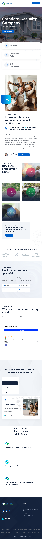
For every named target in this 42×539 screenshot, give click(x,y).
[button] (39, 23)
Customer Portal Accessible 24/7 (14, 65)
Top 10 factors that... (9, 285)
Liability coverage (24, 285)
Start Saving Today (9, 415)
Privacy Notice (16, 535)
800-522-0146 (8, 518)
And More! (6, 219)
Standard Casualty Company (25, 536)
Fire (24, 179)
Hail (4, 199)
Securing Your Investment (13, 466)
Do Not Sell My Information (24, 535)
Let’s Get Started (8, 31)
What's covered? (24, 290)
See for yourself (12, 55)
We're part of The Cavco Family (15, 46)
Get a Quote (36, 3)
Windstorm (26, 199)
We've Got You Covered (10, 414)
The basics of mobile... (10, 290)
